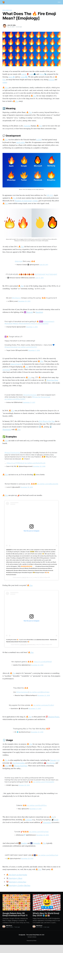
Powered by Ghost (31, 940)
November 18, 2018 (27, 487)
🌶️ (18, 495)
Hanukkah (39, 312)
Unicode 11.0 (54, 760)
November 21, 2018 (35, 708)
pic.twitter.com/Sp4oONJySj (35, 463)
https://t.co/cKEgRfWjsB (43, 662)
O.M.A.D (24, 577)
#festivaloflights (25, 323)
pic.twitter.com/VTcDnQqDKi (43, 782)
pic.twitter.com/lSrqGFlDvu (37, 805)
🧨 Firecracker (46, 822)
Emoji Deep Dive (7, 10)
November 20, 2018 (37, 665)
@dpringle (18, 261)
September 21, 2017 (29, 402)
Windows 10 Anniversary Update (26, 200)
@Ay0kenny (16, 298)
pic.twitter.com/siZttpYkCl (27, 347)
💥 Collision (27, 819)
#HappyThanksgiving (12, 453)
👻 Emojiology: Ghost (14, 878)
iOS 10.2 (50, 195)
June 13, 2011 (39, 278)
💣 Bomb (55, 819)
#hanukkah (9, 323)
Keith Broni (9, 925)
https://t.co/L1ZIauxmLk (39, 323)
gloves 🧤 (42, 74)
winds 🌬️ (24, 77)
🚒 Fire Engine (49, 763)
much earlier (20, 142)
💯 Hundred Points (52, 716)
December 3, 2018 (31, 327)
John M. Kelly (11, 25)
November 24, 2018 (42, 835)
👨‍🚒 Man (5, 765)
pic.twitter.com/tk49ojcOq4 (48, 855)
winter (5, 82)
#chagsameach (48, 321)
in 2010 (39, 139)
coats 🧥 (33, 74)
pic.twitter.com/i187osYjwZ (39, 832)
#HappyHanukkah (11, 347)
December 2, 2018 (34, 350)
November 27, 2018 (35, 809)
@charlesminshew (30, 395)
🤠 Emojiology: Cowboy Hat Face (18, 885)
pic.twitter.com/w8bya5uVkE (47, 484)
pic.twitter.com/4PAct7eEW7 (15, 399)
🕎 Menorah (28, 312)
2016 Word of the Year (46, 421)
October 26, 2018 (24, 785)
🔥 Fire (5, 87)
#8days (16, 323)
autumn (51, 79)
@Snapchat (36, 397)
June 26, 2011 (44, 264)
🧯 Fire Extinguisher (17, 763)
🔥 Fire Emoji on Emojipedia (16, 874)
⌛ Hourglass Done (51, 380)
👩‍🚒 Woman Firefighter (19, 765)
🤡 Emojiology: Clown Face (16, 882)
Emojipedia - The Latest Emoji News (29, 935)
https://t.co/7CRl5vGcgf (15, 463)
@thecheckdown (22, 692)
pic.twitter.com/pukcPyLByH (43, 705)
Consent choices (32, 937)
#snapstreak (45, 397)
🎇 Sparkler (23, 843)
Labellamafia (23, 644)
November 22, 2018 (39, 466)
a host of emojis (15, 364)
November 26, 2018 (27, 858)
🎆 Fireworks (35, 843)
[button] (59, 2)
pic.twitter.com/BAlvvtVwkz (39, 692)
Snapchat (27, 126)
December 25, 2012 (24, 301)
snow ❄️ (12, 77)
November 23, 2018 (37, 732)
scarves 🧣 (25, 74)
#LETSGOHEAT (40, 274)
